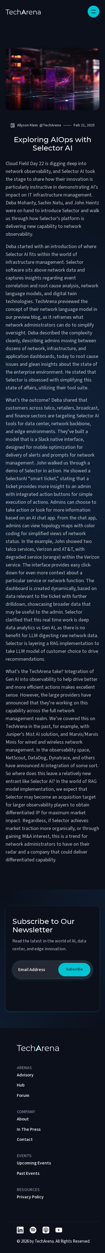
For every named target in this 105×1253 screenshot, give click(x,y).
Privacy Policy (30, 1196)
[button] (93, 11)
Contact (25, 1139)
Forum (23, 1095)
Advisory (25, 1075)
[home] (23, 11)
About (23, 1119)
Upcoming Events (34, 1163)
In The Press (29, 1129)
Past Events (28, 1173)
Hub (21, 1085)
